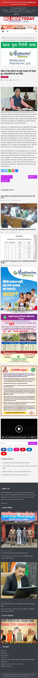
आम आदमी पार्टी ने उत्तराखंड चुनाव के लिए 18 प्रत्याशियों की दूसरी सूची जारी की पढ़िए (19, 262)
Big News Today (15, 80)
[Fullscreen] (35, 437)
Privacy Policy (13, 10)
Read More (4, 503)
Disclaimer (21, 10)
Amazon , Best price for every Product (12, 664)
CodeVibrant (31, 676)
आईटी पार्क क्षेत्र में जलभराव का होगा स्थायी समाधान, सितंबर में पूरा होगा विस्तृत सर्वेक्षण (20, 467)
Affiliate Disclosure (29, 12)
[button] (19, 428)
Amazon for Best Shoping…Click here (13, 12)
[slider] (17, 437)
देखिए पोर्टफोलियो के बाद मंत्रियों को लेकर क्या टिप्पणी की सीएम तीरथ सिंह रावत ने (18, 197)
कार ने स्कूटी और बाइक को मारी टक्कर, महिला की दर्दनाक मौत (16, 463)
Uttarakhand (5, 77)
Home (34, 10)
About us (28, 10)
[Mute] (32, 437)
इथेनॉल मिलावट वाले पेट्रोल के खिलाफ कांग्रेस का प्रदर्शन (15, 475)
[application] (19, 429)
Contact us (5, 10)
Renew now (32, 2)
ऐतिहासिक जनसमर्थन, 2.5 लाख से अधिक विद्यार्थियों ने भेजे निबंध (17, 471)
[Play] (3, 437)
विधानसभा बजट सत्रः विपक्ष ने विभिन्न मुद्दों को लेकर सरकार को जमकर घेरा (18, 229)
